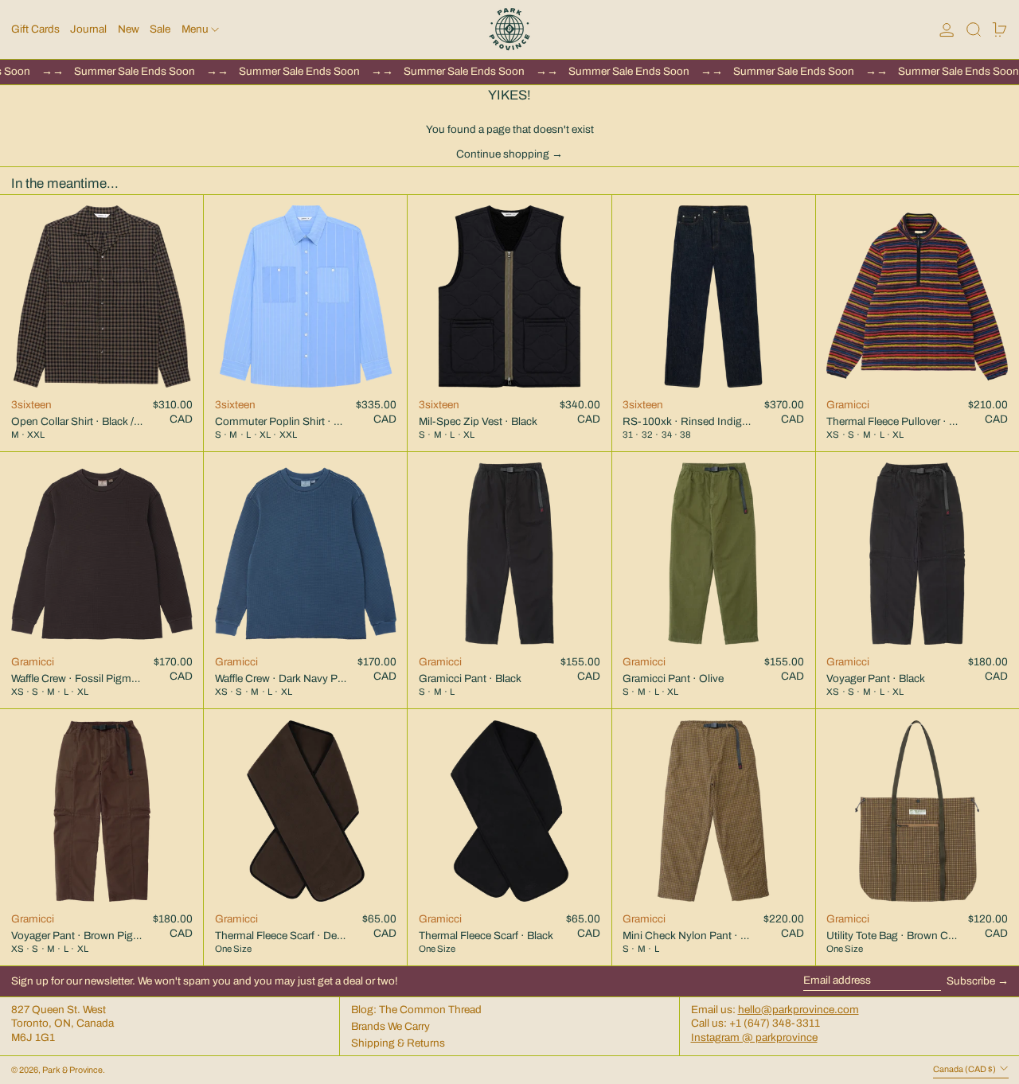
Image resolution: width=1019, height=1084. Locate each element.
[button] (974, 29)
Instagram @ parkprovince (754, 1037)
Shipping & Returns (398, 1043)
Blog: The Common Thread (416, 1010)
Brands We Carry (390, 1026)
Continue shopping (502, 154)
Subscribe (971, 981)
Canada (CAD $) (965, 1069)
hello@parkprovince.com (798, 1010)
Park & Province (72, 1070)
